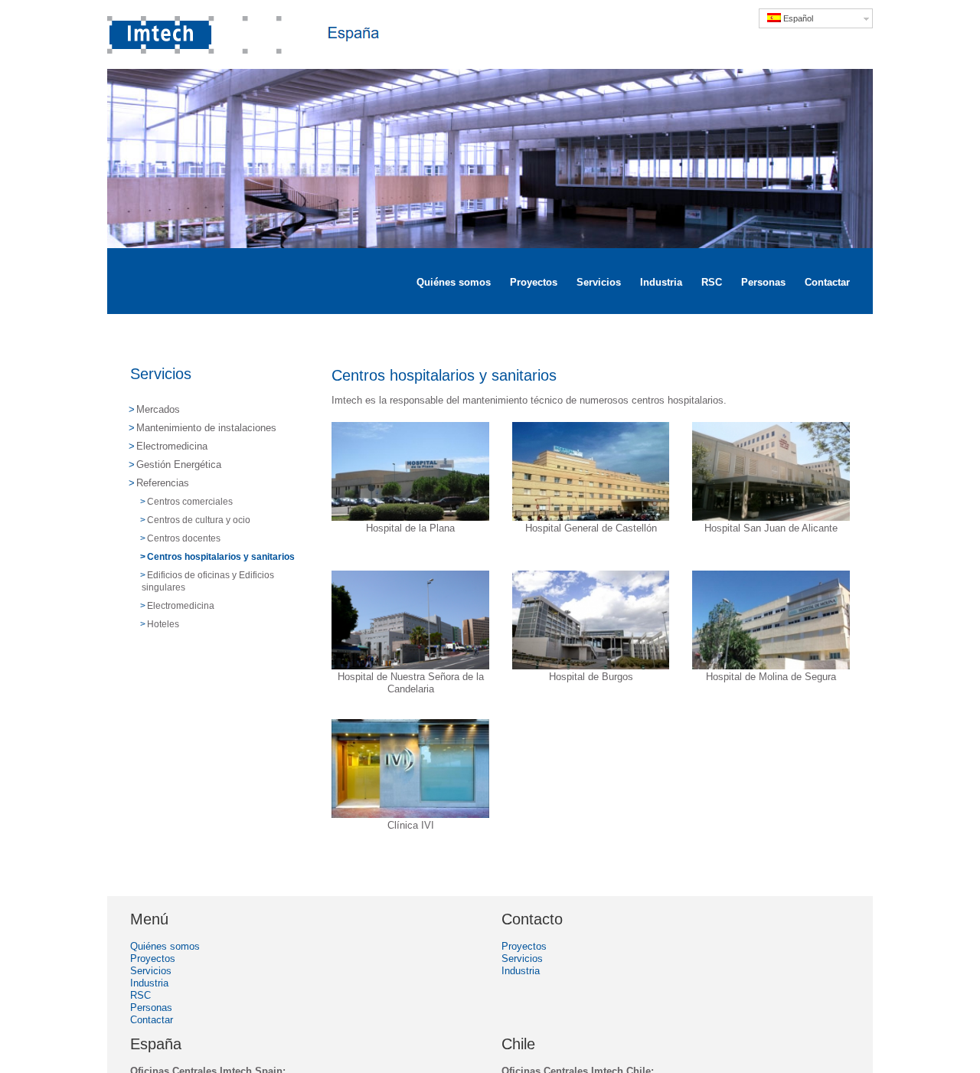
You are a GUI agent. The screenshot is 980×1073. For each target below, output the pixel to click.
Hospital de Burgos (591, 676)
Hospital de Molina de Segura (771, 676)
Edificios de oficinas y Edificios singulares (208, 581)
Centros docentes (183, 538)
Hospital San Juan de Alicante (771, 528)
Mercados (158, 409)
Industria (149, 983)
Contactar (151, 1020)
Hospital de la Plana (410, 528)
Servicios (160, 373)
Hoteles (163, 624)
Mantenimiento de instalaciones (206, 427)
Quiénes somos (165, 946)
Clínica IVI (410, 825)
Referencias (162, 483)
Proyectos (152, 958)
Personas (151, 1007)
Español (797, 18)
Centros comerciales (190, 501)
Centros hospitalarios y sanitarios (221, 556)
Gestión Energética (178, 464)
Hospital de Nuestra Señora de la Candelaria (411, 683)
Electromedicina (171, 446)
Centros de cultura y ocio (198, 520)
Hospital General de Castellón (591, 528)
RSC (140, 995)
